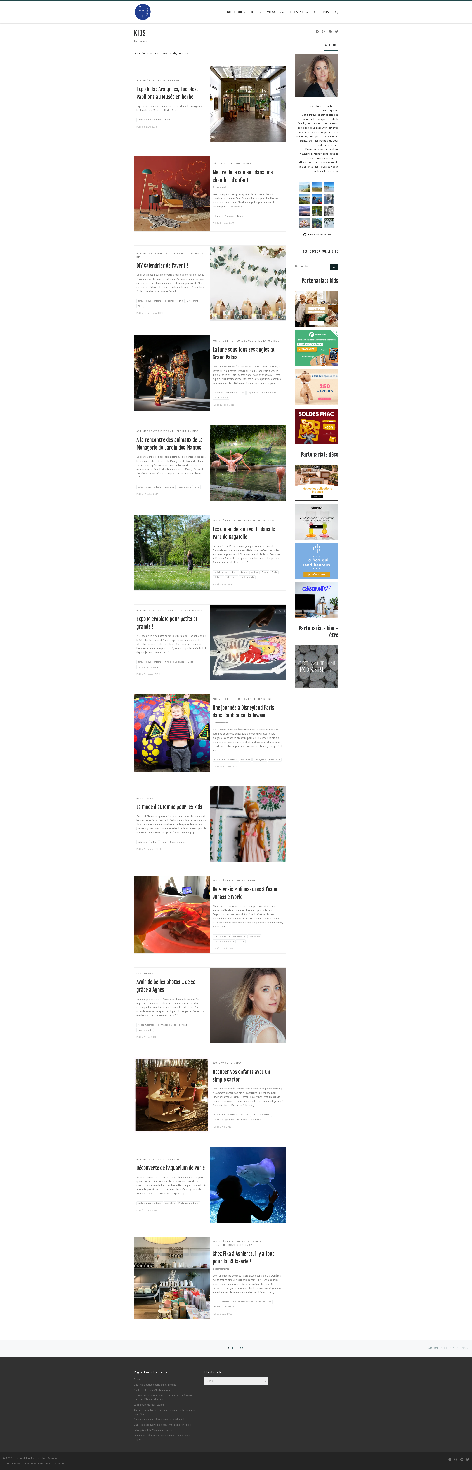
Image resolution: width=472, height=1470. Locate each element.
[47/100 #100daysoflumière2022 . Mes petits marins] (317, 199)
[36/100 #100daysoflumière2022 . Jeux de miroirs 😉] (317, 223)
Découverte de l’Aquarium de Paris (170, 1168)
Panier (137, 1379)
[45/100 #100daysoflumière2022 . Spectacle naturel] (304, 199)
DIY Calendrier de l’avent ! (162, 266)
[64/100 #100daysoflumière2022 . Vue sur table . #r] (329, 199)
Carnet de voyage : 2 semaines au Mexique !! (159, 1419)
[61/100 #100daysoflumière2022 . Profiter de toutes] (317, 187)
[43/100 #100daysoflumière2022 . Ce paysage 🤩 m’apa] (329, 187)
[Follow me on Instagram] (323, 31)
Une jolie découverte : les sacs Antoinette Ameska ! (162, 1424)
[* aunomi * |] (143, 12)
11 (242, 1348)
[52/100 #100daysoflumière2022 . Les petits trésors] (304, 223)
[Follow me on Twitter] (336, 31)
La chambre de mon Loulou (149, 1404)
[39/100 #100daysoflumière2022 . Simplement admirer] (304, 211)
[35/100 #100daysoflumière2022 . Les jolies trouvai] (329, 211)
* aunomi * (20, 1458)
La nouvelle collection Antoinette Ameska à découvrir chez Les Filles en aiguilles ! (163, 1397)
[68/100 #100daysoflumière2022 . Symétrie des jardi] (317, 211)
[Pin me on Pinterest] (330, 31)
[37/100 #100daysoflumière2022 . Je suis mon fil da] (304, 187)
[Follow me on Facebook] (317, 31)
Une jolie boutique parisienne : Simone (155, 1384)
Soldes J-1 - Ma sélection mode (152, 1390)
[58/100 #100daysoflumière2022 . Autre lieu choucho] (329, 223)
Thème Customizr (54, 1463)
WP (20, 1463)
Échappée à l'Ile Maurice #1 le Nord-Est (157, 1430)
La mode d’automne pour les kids (169, 807)
